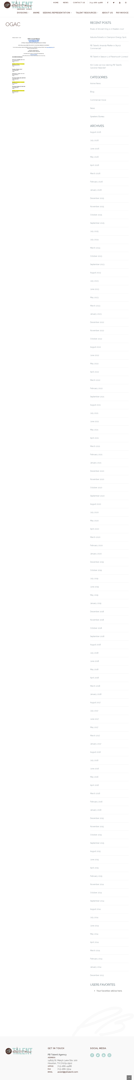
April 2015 (94, 868)
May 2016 (94, 777)
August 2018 (95, 645)
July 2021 (94, 413)
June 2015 (94, 860)
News (65, 3)
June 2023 (94, 289)
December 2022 (97, 322)
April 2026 (94, 165)
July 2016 (94, 760)
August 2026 (95, 132)
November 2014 (97, 884)
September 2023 (97, 264)
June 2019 (94, 587)
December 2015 (97, 818)
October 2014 (96, 893)
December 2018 (97, 612)
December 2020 (97, 471)
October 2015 (96, 835)
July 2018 (94, 653)
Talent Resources (86, 13)
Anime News (95, 83)
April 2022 (94, 372)
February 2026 (96, 182)
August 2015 (95, 851)
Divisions (22, 13)
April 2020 (94, 529)
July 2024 (94, 240)
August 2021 (95, 405)
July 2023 (94, 281)
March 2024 (95, 248)
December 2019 (97, 562)
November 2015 (97, 826)
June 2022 (94, 355)
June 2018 (94, 661)
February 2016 (96, 802)
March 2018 (95, 686)
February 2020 (96, 545)
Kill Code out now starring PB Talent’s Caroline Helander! (106, 66)
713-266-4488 (96, 3)
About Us (107, 13)
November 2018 (97, 620)
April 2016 (94, 785)
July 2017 (94, 711)
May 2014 (94, 934)
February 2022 (96, 388)
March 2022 (95, 380)
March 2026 (95, 173)
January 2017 (95, 744)
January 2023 (96, 314)
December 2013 (97, 975)
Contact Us (79, 3)
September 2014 (97, 901)
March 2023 (95, 306)
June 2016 (94, 769)
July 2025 (94, 231)
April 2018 (94, 678)
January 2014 (95, 967)
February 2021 (96, 454)
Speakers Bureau (97, 116)
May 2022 (94, 364)
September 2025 (97, 223)
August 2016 (95, 752)
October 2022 (96, 339)
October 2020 (96, 488)
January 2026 (96, 190)
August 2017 (95, 702)
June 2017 (94, 719)
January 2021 (95, 463)
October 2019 (96, 570)
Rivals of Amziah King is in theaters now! (107, 29)
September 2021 (97, 397)
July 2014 (94, 917)
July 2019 (94, 578)
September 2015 (97, 843)
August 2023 (95, 273)
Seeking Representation (56, 13)
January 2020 (96, 554)
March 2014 (95, 950)
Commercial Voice (98, 100)
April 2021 (94, 438)
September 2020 (97, 496)
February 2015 (96, 876)
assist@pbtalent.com (67, 1072)
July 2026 (94, 140)
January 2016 (95, 810)
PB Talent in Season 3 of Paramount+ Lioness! (109, 57)
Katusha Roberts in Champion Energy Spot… (108, 37)
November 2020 (97, 479)
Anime (36, 13)
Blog (92, 92)
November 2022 (97, 330)
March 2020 (95, 537)
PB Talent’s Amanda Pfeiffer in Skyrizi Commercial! (105, 46)
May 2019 (94, 595)
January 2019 (95, 603)
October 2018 (96, 628)
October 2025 (96, 215)
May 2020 (94, 521)
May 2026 (94, 157)
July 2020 (94, 512)
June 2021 (94, 421)
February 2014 (96, 959)
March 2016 (95, 793)
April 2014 (94, 942)
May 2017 (94, 727)
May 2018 (94, 669)
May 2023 (94, 297)
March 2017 (95, 736)
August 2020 (95, 504)
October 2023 (96, 256)
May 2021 (94, 430)
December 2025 (97, 198)
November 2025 (97, 206)
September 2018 (97, 636)
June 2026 (94, 149)
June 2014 (94, 926)
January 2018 (95, 694)
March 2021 (95, 446)
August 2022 (95, 347)
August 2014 (95, 909)
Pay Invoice (122, 13)
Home (55, 3)
